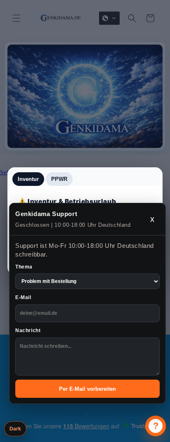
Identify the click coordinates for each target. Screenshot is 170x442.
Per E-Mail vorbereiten (87, 389)
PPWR (59, 179)
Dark (15, 429)
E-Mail (23, 297)
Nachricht (27, 330)
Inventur (28, 179)
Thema (24, 267)
